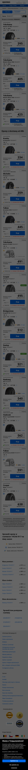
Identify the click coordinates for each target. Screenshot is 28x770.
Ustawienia (14, 767)
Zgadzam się (14, 761)
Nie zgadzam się (14, 764)
